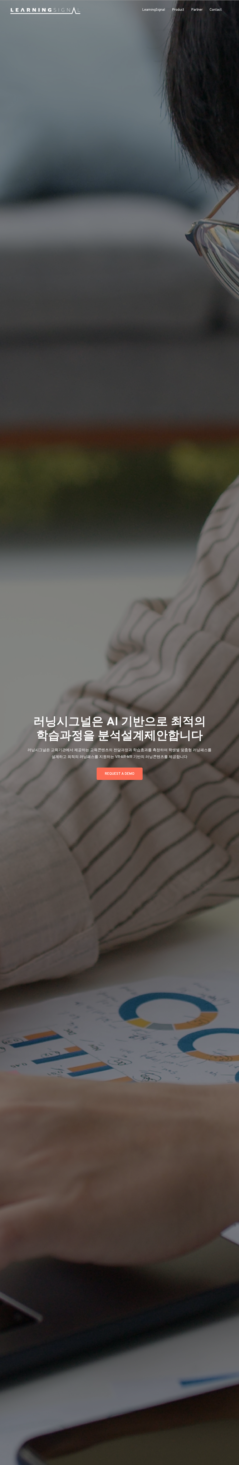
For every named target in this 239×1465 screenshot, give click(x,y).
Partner (197, 10)
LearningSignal (153, 10)
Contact (216, 10)
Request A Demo (119, 774)
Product (178, 10)
